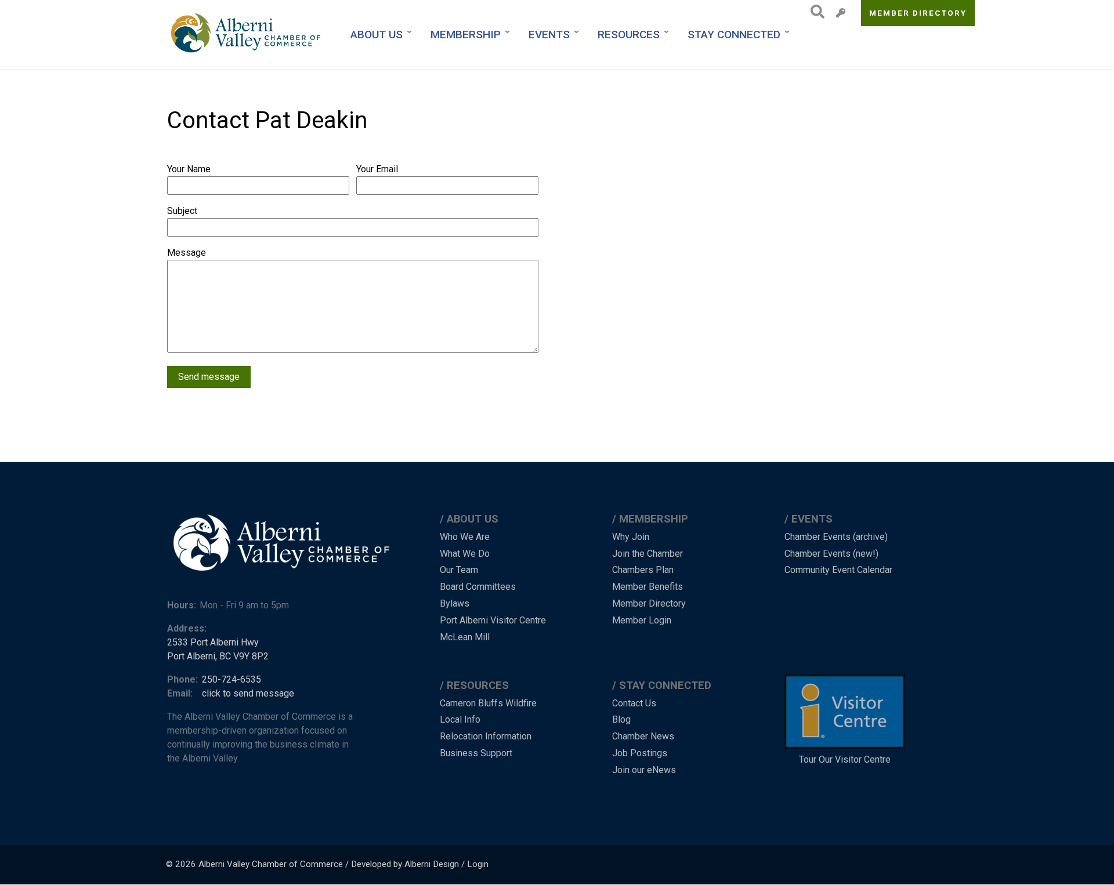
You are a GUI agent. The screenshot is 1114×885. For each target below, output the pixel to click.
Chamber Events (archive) (836, 536)
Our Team (459, 569)
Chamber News (643, 736)
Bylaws (454, 603)
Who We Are (465, 536)
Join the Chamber (647, 553)
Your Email (377, 169)
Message (186, 252)
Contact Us (634, 703)
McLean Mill (465, 637)
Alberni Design (431, 864)
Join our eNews (644, 769)
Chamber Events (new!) (831, 553)
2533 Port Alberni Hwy (213, 642)
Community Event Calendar (838, 569)
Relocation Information (485, 736)
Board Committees (478, 586)
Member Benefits (647, 586)
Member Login (641, 620)
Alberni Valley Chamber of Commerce (270, 864)
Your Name (189, 169)
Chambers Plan (643, 569)
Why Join (630, 536)
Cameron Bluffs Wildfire (488, 703)
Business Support (476, 753)
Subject (182, 210)
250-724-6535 (231, 679)
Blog (621, 719)
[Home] (247, 34)
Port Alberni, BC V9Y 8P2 (218, 656)
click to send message (248, 693)
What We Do (465, 553)
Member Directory (918, 12)
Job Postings (639, 753)
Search (814, 12)
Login (478, 864)
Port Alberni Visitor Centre (493, 620)
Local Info (460, 719)
